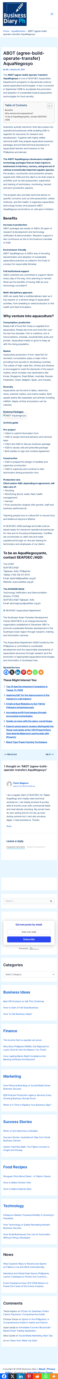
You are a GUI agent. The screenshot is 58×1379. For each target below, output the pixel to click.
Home (6, 31)
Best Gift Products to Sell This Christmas (23, 1001)
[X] (12, 672)
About (42, 1369)
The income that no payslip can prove (22, 1040)
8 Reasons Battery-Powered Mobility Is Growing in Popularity (28, 1217)
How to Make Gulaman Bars (17, 1189)
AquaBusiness (18, 31)
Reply (9, 826)
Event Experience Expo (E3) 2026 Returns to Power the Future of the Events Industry (25, 1285)
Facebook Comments (16, 847)
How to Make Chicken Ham (17, 1182)
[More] (41, 672)
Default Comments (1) (36, 847)
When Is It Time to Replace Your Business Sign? (27, 1105)
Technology (13, 1206)
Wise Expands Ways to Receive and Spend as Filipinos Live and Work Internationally (24, 1265)
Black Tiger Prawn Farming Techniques (26, 742)
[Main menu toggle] (52, 14)
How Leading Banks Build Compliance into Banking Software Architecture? (24, 1058)
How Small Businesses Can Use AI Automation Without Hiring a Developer (26, 1236)
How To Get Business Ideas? (17, 1014)
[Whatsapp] (35, 672)
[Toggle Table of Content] (48, 105)
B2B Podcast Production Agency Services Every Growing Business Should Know (27, 1097)
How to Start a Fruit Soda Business (20, 1007)
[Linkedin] (17, 672)
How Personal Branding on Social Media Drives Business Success (26, 1087)
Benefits (9, 110)
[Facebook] (6, 672)
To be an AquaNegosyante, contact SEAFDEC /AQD (26, 118)
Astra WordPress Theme (40, 1372)
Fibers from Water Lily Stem (23, 1340)
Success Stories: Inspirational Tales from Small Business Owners (26, 1139)
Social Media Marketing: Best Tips (36, 1335)
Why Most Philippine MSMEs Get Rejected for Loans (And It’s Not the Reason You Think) (26, 1048)
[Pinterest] (23, 672)
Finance (10, 1031)
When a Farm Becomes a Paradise (20, 1131)
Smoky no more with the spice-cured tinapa (29, 721)
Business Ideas (16, 992)
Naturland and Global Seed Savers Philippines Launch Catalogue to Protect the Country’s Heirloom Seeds (26, 1275)
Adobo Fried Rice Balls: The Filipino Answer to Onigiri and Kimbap (26, 1148)
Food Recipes (15, 1167)
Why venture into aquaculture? (19, 113)
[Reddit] (29, 672)
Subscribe (29, 939)
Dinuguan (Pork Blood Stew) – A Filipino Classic (27, 1176)
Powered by (23, 948)
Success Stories (17, 1121)
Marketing (12, 1076)
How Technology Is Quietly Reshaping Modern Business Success (26, 1226)
